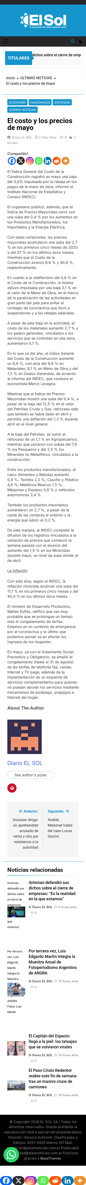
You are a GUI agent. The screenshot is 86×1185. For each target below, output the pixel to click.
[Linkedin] (48, 161)
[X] (21, 161)
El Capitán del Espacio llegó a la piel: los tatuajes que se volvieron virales (53, 1041)
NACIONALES (40, 102)
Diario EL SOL (22, 137)
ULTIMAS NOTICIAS (22, 109)
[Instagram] (30, 161)
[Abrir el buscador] (73, 41)
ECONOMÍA (17, 102)
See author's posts (30, 775)
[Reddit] (57, 161)
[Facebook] (12, 161)
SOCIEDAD (62, 102)
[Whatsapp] (39, 161)
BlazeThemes (50, 1158)
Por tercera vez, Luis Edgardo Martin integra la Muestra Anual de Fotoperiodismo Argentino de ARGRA (53, 962)
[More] (65, 161)
